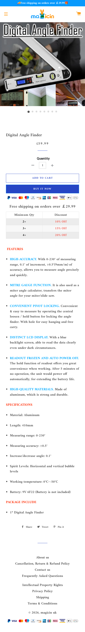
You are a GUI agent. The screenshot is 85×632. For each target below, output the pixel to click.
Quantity (43, 158)
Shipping (42, 597)
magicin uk (49, 613)
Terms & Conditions (42, 604)
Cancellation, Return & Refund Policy (42, 564)
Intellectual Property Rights (42, 585)
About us (42, 558)
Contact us (42, 570)
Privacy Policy (42, 591)
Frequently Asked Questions (42, 576)
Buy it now (42, 189)
